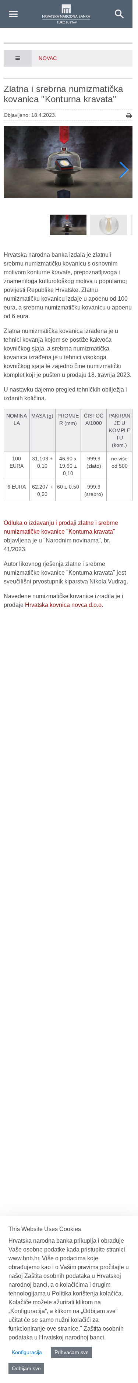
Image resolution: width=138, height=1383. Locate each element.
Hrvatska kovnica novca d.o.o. (64, 605)
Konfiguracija (27, 1352)
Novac (47, 58)
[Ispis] (128, 115)
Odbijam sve (26, 1368)
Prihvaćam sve (71, 1352)
